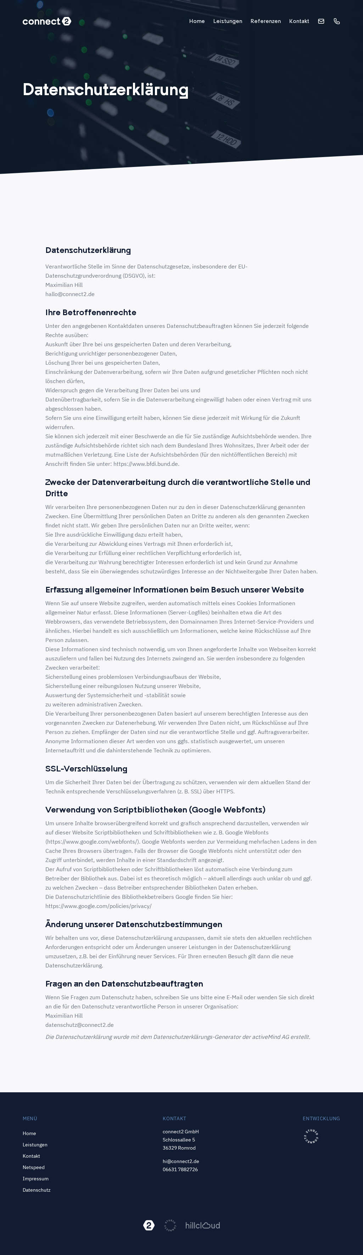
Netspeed (34, 1167)
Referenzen (266, 21)
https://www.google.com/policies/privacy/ (98, 905)
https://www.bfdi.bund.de (145, 463)
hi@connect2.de (181, 1161)
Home (197, 21)
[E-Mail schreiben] (321, 21)
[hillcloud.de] (203, 1225)
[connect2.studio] (170, 1225)
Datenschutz (37, 1190)
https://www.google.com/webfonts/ (92, 841)
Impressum (36, 1178)
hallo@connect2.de (70, 293)
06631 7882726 (180, 1169)
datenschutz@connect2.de (79, 1024)
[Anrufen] (336, 21)
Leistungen (227, 21)
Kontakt (299, 21)
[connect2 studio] (311, 1136)
